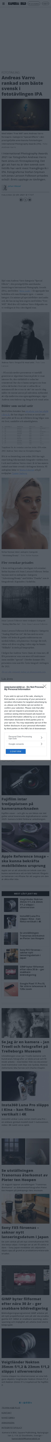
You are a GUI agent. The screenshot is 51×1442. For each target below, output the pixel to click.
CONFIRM (15, 751)
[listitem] (25, 737)
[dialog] (25, 721)
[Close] (45, 687)
